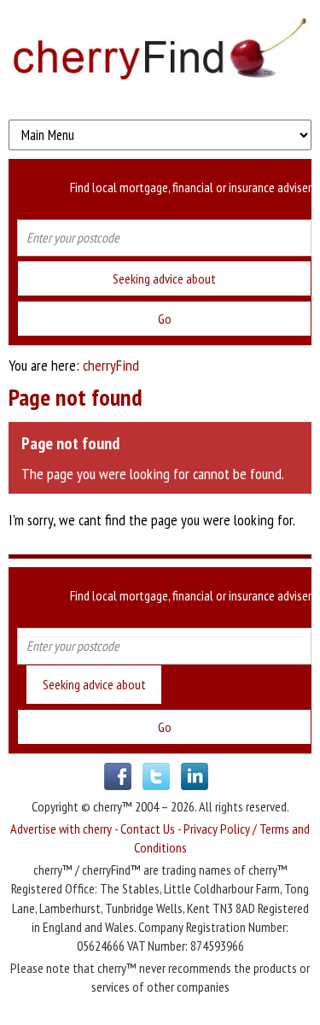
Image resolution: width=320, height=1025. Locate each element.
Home (160, 55)
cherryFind (111, 365)
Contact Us (147, 828)
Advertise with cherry (61, 828)
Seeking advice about (164, 278)
